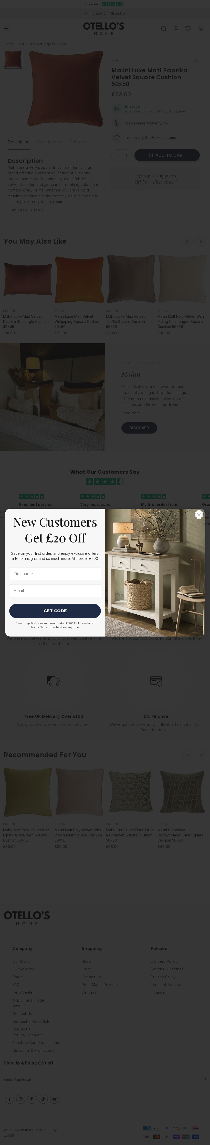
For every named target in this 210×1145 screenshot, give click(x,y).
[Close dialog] (199, 514)
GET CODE (55, 610)
